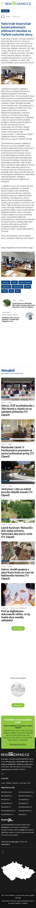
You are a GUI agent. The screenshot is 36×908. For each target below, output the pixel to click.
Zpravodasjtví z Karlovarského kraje (12, 373)
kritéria (27, 287)
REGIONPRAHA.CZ (6, 803)
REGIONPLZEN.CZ (6, 792)
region (14, 282)
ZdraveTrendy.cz (5, 844)
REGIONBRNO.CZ (24, 799)
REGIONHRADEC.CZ (7, 814)
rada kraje (6, 282)
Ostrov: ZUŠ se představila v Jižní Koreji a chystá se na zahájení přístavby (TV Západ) (17, 410)
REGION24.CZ (23, 814)
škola (17, 291)
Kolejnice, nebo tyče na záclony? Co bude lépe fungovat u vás (10, 319)
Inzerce (3, 783)
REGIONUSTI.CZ (6, 807)
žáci (11, 291)
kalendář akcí (20, 764)
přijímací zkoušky (25, 282)
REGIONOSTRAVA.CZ (25, 811)
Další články (17, 628)
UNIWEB (22, 830)
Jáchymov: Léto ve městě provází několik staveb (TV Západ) (16, 492)
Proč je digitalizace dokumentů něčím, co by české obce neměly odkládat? (15, 615)
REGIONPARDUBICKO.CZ (26, 792)
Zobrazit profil (18, 705)
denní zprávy (11, 761)
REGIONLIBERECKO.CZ (8, 811)
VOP (16, 897)
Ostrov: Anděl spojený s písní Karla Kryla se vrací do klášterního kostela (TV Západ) (17, 574)
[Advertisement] (18, 346)
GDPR (32, 895)
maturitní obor (17, 287)
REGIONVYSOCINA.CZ (25, 796)
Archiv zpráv (23, 783)
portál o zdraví (14, 841)
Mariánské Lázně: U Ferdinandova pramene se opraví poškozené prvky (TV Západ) (17, 451)
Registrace (16, 783)
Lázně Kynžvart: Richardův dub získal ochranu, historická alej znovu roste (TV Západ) (23, 305)
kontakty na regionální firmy (8, 764)
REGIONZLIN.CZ (23, 803)
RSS (29, 783)
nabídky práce (28, 764)
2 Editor (7, 16)
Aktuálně (5, 11)
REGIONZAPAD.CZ (6, 796)
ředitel (4, 291)
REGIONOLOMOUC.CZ (25, 807)
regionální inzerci (5, 769)
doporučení (6, 287)
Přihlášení (9, 783)
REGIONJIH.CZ (5, 799)
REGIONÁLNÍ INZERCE (18, 744)
